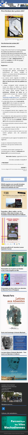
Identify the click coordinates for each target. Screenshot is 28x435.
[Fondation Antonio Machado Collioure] (14, 6)
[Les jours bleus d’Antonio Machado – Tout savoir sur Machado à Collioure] (14, 379)
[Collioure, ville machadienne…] (14, 429)
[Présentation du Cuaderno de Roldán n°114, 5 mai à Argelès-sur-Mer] (14, 285)
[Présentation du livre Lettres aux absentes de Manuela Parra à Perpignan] (14, 329)
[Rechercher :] (14, 179)
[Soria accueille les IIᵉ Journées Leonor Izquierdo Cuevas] (14, 265)
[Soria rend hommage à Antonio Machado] (14, 349)
